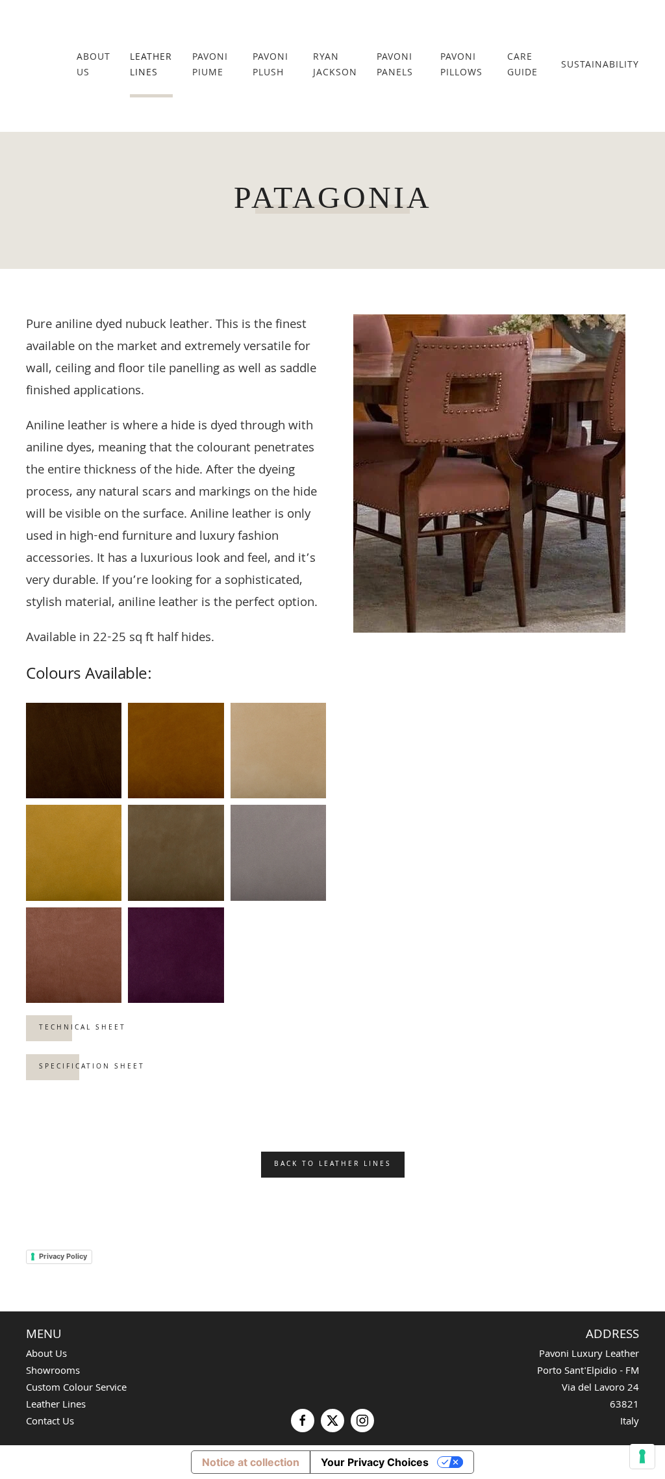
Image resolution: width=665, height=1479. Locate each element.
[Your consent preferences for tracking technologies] (642, 1456)
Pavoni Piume (210, 65)
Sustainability (600, 65)
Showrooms (53, 1371)
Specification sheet (92, 1067)
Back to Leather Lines (333, 1164)
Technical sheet (82, 1028)
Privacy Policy (63, 1256)
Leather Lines (151, 65)
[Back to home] (51, 66)
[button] (73, 750)
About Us (93, 65)
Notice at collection (250, 1462)
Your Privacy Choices (375, 1462)
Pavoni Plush (270, 65)
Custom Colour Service (76, 1388)
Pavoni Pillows (461, 65)
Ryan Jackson (335, 65)
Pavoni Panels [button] (395, 65)
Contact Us (50, 1422)
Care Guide (522, 65)
